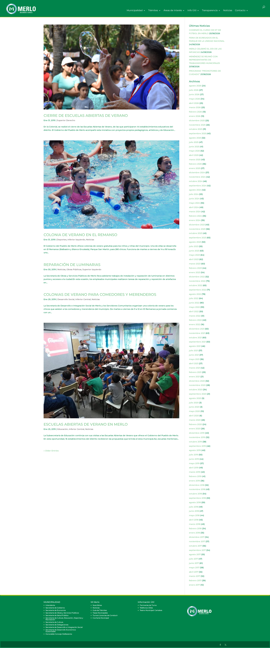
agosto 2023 (195, 242)
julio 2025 (193, 142)
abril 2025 (194, 155)
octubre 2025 (195, 129)
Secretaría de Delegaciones (57, 625)
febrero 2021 (195, 372)
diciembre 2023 (197, 224)
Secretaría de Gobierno (55, 608)
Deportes (62, 239)
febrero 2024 (195, 216)
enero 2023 (194, 272)
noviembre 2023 (197, 229)
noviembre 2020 (197, 385)
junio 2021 (194, 355)
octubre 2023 (195, 233)
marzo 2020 (195, 420)
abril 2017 (193, 572)
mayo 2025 (194, 151)
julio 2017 (193, 559)
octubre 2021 (195, 337)
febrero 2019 (195, 476)
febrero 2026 (195, 111)
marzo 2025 (195, 159)
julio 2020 (194, 402)
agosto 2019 (195, 450)
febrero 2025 (195, 164)
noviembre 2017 (197, 541)
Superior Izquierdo (91, 269)
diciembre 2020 (197, 381)
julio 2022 (193, 298)
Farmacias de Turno (148, 605)
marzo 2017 (194, 576)
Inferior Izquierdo (76, 239)
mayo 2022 (194, 307)
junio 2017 (194, 563)
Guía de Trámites (100, 610)
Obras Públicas (74, 269)
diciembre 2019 (196, 433)
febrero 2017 (195, 580)
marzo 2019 (194, 472)
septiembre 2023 (197, 237)
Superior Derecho (66, 120)
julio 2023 (193, 246)
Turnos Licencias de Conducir (105, 615)
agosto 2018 (195, 502)
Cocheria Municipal (101, 618)
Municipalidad (135, 10)
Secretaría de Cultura (54, 622)
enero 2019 (194, 480)
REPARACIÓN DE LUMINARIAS (72, 264)
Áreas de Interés (173, 10)
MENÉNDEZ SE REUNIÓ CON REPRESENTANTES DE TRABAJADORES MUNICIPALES (204, 60)
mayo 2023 (194, 255)
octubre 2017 (195, 546)
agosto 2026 (195, 85)
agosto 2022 (195, 294)
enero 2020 (194, 428)
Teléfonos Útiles (146, 608)
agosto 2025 (195, 138)
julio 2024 (194, 194)
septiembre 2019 (197, 446)
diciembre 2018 (196, 485)
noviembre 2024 (197, 177)
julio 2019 (193, 454)
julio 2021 (193, 350)
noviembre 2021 (197, 333)
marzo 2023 (195, 263)
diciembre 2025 (197, 120)
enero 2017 (194, 585)
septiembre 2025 (197, 133)
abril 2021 (193, 363)
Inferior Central (83, 299)
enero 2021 (194, 376)
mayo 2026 (194, 99)
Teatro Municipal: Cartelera (151, 610)
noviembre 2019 (197, 437)
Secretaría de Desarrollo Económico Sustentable (61, 630)
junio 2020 (194, 407)
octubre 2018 (195, 493)
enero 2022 (194, 324)
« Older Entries (51, 450)
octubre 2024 (195, 181)
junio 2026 (194, 94)
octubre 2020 (195, 389)
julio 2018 (193, 507)
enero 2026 (194, 116)
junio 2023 (194, 250)
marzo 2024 (195, 211)
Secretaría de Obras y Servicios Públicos (62, 613)
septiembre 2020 (197, 394)
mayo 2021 (194, 359)
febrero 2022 (195, 320)
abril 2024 (194, 207)
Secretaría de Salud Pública (57, 615)
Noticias (227, 10)
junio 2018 (194, 511)
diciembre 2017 (196, 537)
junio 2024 (194, 198)
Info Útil (191, 10)
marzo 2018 (194, 524)
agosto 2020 (195, 398)
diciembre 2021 (196, 329)
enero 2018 (194, 532)
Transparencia (210, 10)
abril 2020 (194, 415)
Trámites (153, 10)
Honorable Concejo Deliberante (59, 634)
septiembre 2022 (197, 289)
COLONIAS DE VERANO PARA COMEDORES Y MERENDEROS (100, 294)
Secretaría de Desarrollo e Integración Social (64, 627)
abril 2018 (193, 519)
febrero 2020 (195, 424)
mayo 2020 (194, 411)
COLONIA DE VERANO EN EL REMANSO (80, 235)
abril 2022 (194, 311)
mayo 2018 (194, 515)
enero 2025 (194, 168)
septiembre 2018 (197, 498)
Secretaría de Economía (56, 610)
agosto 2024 (195, 190)
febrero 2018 (195, 528)
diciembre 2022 (197, 276)
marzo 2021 (194, 368)
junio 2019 (194, 459)
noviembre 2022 (197, 281)
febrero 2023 (195, 268)
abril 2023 (194, 259)
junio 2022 (194, 302)
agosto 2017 (195, 554)
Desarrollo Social (66, 299)
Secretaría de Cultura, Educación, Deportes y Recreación (64, 619)
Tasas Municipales (100, 613)
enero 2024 (194, 220)
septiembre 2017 (197, 550)
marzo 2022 (195, 316)
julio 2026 (194, 90)
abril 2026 (194, 103)
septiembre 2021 (197, 341)
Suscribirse (97, 605)
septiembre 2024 (197, 185)
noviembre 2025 (197, 125)
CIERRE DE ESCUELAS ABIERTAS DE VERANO (86, 115)
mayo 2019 (194, 463)
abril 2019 (193, 467)
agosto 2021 (195, 346)
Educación (62, 429)
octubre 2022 (195, 285)
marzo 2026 (195, 107)
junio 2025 (194, 146)
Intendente (50, 605)
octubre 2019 (195, 441)
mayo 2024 (194, 203)
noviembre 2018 (197, 489)
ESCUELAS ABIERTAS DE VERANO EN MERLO (86, 424)
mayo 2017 (194, 567)
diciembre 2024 (197, 172)
